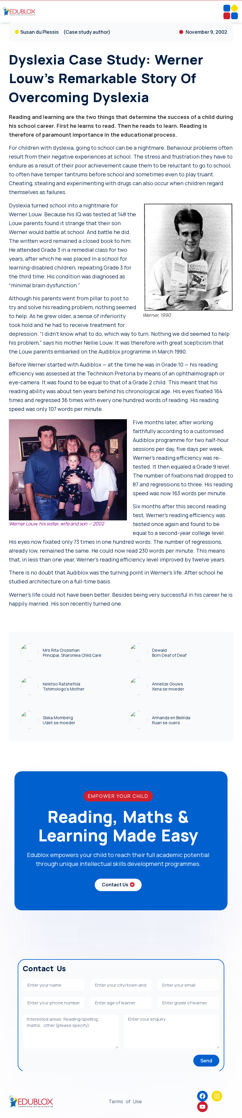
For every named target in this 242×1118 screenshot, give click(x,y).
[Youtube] (202, 1106)
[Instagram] (217, 1096)
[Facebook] (202, 1096)
